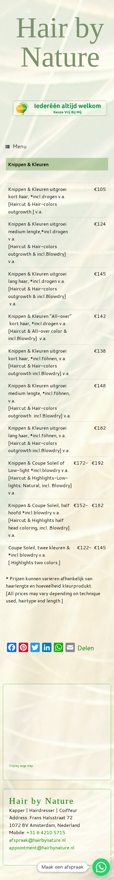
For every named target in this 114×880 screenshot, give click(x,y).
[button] (101, 867)
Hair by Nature (60, 42)
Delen (85, 647)
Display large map (21, 766)
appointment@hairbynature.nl (42, 847)
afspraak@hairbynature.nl (37, 840)
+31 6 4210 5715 (45, 832)
